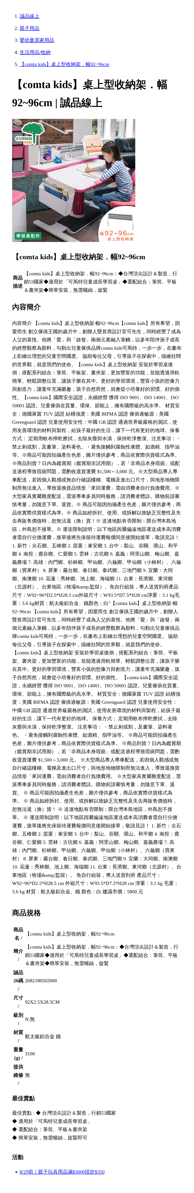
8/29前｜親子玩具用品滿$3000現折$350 (62, 1172)
